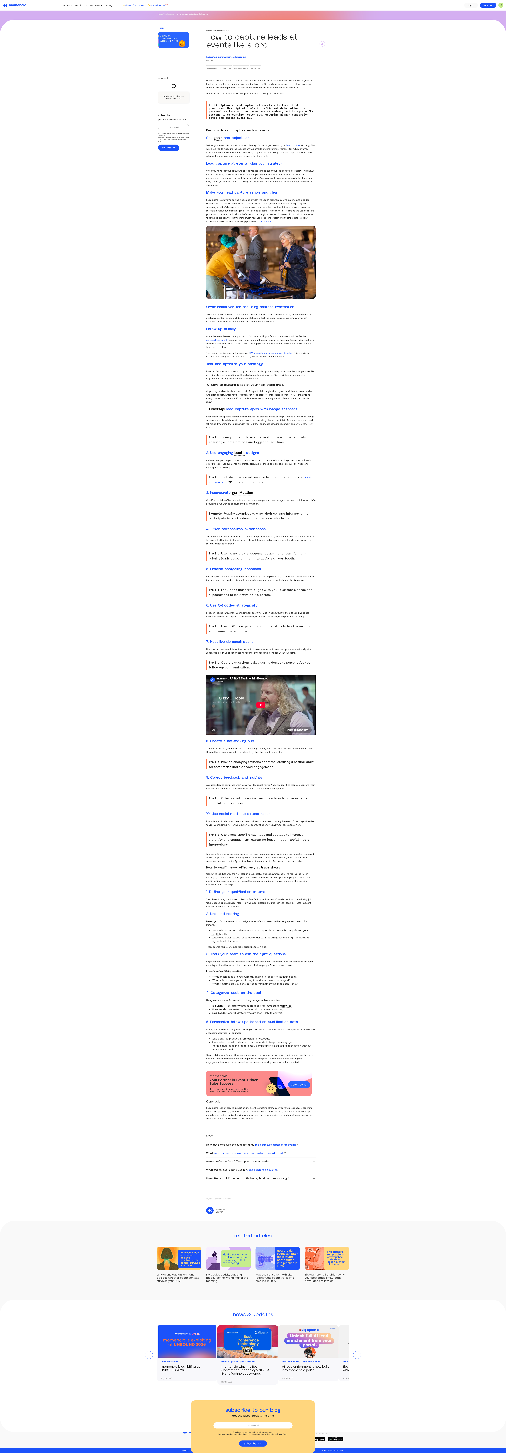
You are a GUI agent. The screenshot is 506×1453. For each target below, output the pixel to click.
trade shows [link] (233, 391)
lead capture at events (262, 1169)
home (160, 14)
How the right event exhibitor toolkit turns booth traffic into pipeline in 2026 (275, 1278)
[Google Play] (335, 1439)
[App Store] (317, 1439)
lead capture (293, 145)
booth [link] (239, 452)
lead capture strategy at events (275, 1144)
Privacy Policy (282, 1434)
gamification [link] (242, 492)
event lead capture (241, 68)
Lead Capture (169, 14)
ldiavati (219, 1211)
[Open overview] (72, 5)
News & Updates (169, 1361)
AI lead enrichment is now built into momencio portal (305, 1368)
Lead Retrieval (240, 57)
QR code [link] (234, 482)
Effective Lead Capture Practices (219, 68)
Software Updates (310, 1361)
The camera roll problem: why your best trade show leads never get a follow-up (325, 1278)
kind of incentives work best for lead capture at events (249, 1153)
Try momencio (264, 221)
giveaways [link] (298, 580)
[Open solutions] (86, 5)
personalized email (216, 340)
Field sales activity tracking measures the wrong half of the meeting (227, 1278)
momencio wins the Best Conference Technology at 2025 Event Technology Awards (245, 1370)
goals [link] (218, 137)
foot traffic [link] (222, 767)
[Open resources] (101, 5)
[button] (500, 5)
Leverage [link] (217, 409)
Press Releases (248, 1361)
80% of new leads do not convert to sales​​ (271, 353)
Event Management (226, 57)
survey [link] (238, 803)
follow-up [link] (240, 221)
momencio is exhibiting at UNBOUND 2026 (180, 1368)
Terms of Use (338, 1450)
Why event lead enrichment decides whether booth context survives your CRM (178, 1278)
